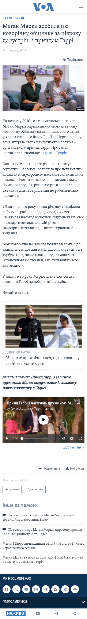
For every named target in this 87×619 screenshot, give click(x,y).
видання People (54, 153)
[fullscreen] (80, 438)
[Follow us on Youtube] (26, 589)
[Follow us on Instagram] (36, 589)
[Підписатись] (75, 589)
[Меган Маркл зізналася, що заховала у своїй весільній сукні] (43, 326)
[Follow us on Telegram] (46, 589)
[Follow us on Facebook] (7, 589)
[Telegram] (56, 613)
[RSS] (55, 589)
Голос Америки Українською (32, 409)
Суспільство (14, 18)
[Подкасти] (65, 589)
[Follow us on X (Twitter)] (16, 589)
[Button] (74, 60)
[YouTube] (37, 613)
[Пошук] (75, 613)
